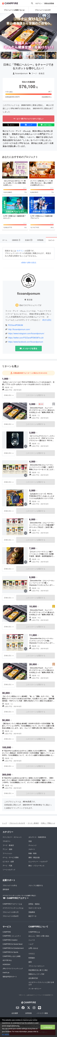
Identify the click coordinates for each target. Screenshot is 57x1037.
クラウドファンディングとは (13, 908)
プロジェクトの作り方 (11, 912)
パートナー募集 (42, 1013)
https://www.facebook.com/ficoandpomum (25, 342)
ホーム (4, 240)
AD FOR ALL (7, 960)
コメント (51, 240)
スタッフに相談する (35, 885)
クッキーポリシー (34, 988)
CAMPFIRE (7, 932)
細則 (30, 962)
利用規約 (31, 958)
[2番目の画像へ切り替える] (17, 55)
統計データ (32, 916)
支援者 (28, 240)
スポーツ (31, 849)
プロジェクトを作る (10, 885)
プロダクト (7, 841)
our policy (5, 1034)
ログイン (38, 3)
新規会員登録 (49, 3)
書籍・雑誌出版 (34, 857)
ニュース (31, 940)
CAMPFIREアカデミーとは (12, 904)
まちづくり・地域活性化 (37, 837)
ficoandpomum (21, 73)
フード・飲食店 (37, 73)
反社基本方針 (33, 978)
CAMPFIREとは (34, 932)
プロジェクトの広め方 (11, 916)
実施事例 (31, 912)
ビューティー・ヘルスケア (38, 861)
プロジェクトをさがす (17, 823)
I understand (47, 1027)
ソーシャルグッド (9, 869)
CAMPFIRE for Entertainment (13, 948)
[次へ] (54, 32)
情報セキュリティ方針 (36, 974)
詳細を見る (8, 395)
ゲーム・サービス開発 (11, 857)
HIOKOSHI (6, 964)
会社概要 (15, 1013)
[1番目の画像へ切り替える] (6, 55)
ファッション (7, 853)
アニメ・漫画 (7, 849)
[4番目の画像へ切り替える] (39, 55)
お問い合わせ (33, 948)
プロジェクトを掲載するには (14, 10)
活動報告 (16, 240)
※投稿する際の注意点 (28, 262)
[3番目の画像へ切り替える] (28, 55)
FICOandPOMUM (15, 325)
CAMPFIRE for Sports (10, 952)
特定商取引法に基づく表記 (38, 970)
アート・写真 (7, 865)
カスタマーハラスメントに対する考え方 (41, 983)
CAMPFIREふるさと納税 (11, 956)
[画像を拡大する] (25, 417)
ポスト (12, 125)
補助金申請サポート (10, 976)
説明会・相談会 (34, 904)
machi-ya (6, 972)
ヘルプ (30, 944)
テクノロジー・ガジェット (12, 837)
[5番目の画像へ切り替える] (51, 55)
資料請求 (6, 889)
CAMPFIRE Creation (10, 940)
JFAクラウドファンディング (13, 968)
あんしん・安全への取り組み (38, 936)
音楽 (30, 841)
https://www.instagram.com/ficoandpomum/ (26, 333)
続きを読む (47, 319)
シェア (29, 125)
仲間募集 (40, 240)
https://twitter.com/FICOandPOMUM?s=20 (25, 337)
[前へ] (3, 32)
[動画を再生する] (28, 32)
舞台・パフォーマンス (36, 865)
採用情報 (28, 1013)
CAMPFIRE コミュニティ (12, 936)
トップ (4, 823)
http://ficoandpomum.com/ (19, 329)
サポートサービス (34, 908)
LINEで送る (47, 125)
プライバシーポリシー (36, 966)
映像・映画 (32, 853)
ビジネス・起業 (8, 861)
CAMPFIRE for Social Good (12, 944)
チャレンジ (32, 845)
